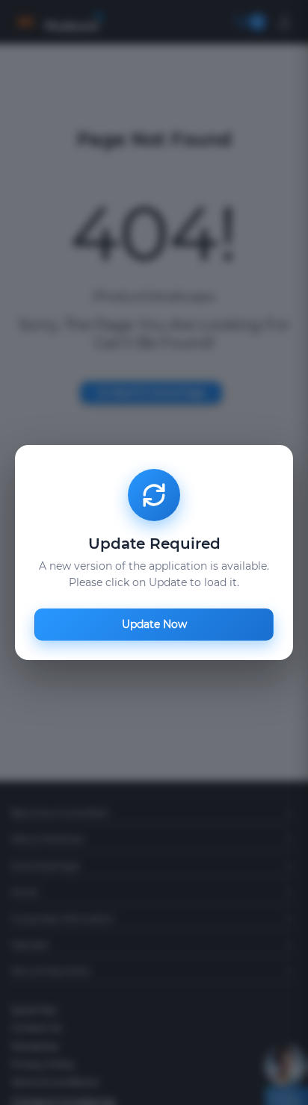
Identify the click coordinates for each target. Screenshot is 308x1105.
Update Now (154, 624)
